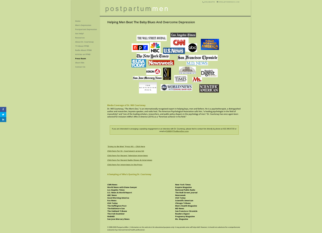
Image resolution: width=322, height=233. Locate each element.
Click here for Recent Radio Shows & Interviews (129, 160)
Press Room (80, 59)
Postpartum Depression (86, 30)
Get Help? (79, 34)
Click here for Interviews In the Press (124, 164)
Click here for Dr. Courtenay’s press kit (125, 151)
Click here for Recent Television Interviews (127, 155)
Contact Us (80, 67)
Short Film (79, 63)
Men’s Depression (83, 25)
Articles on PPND (82, 55)
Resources (80, 38)
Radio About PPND (83, 50)
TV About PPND (82, 46)
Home (77, 21)
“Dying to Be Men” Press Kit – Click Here (126, 146)
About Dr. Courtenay (84, 42)
